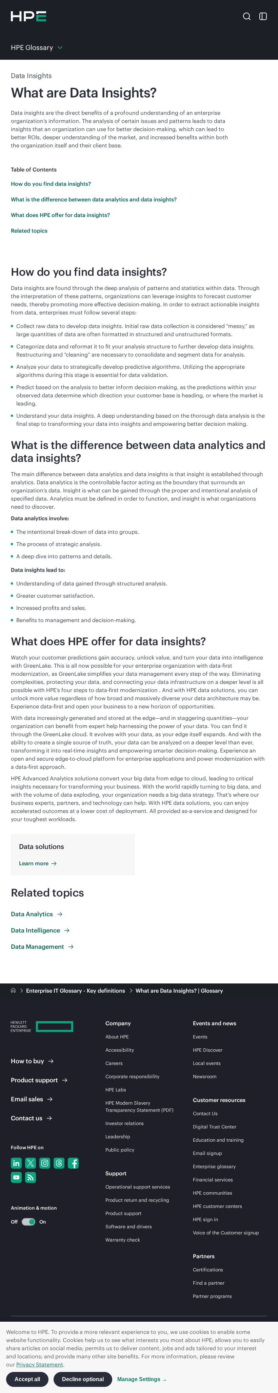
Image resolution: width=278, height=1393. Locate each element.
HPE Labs (115, 1090)
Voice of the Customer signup (226, 1233)
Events (200, 1037)
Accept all (27, 1379)
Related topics (29, 230)
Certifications (208, 1270)
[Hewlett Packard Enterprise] (28, 16)
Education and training (218, 1140)
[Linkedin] (16, 1163)
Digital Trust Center (214, 1127)
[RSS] (30, 1177)
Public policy (119, 1150)
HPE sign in (205, 1219)
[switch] (24, 1221)
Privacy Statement (39, 1364)
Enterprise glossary (214, 1166)
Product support (123, 1213)
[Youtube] (16, 1177)
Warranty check (122, 1240)
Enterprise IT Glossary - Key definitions (76, 990)
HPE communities (212, 1193)
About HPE (117, 1037)
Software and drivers (128, 1227)
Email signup (207, 1153)
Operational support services (137, 1187)
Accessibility (119, 1050)
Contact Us (205, 1113)
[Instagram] (44, 1163)
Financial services (213, 1180)
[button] (247, 16)
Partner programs (212, 1296)
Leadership (117, 1137)
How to (27, 1061)
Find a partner (208, 1283)
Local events (207, 1063)
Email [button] (27, 1099)
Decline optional (83, 1379)
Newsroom (205, 1076)
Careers (114, 1063)
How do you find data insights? (51, 183)
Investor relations (124, 1123)
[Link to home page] (14, 990)
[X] (30, 1163)
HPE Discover (207, 1050)
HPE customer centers (217, 1206)
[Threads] (59, 1163)
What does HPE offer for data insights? (60, 215)
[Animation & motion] (28, 1222)
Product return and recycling (137, 1200)
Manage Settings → (142, 1379)
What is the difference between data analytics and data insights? (94, 199)
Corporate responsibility (132, 1076)
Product (34, 1080)
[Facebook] (73, 1163)
